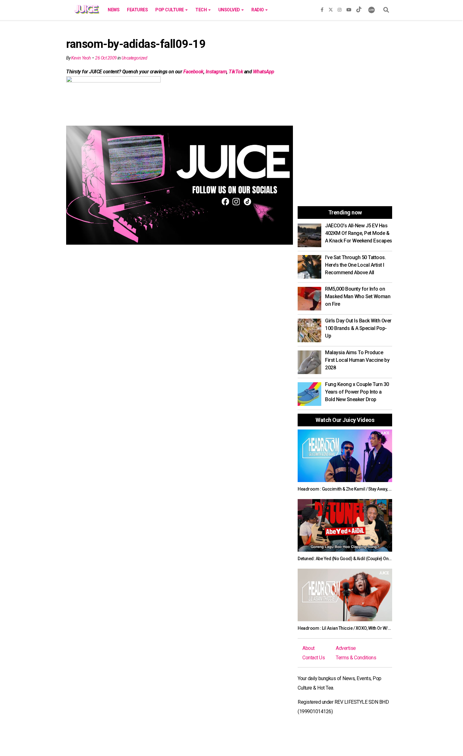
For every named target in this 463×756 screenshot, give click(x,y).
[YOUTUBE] (349, 8)
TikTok (236, 72)
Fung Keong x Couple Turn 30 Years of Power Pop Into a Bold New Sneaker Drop (357, 391)
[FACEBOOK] (322, 8)
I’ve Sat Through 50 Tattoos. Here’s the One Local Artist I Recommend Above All (355, 265)
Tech (201, 9)
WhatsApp (263, 72)
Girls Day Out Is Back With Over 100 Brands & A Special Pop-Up (358, 328)
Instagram (216, 72)
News (113, 9)
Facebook (193, 72)
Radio (258, 9)
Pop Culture (170, 9)
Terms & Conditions (356, 658)
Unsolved (229, 9)
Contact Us (313, 658)
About (308, 648)
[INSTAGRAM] (339, 8)
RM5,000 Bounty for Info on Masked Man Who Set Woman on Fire (357, 296)
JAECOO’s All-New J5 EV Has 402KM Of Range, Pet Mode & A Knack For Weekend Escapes (358, 233)
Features (137, 9)
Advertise (346, 648)
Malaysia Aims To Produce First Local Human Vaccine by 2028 (357, 360)
